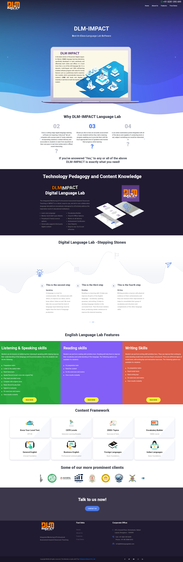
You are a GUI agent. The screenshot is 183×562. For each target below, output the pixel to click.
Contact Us (92, 508)
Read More (29, 400)
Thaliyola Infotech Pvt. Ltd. (87, 559)
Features (164, 6)
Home (147, 6)
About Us (155, 6)
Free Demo (173, 6)
